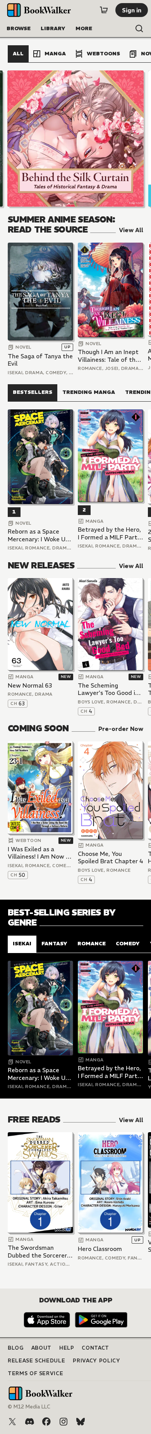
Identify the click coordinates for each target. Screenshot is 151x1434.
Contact (95, 1347)
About (41, 1347)
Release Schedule (36, 1360)
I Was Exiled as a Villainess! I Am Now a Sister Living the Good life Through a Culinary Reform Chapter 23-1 (40, 853)
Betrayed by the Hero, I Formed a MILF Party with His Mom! (109, 533)
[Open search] (139, 28)
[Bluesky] (80, 1421)
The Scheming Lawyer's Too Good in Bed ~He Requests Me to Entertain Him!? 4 (109, 689)
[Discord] (29, 1421)
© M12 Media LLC (29, 1406)
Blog (16, 1347)
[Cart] (103, 10)
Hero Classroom (100, 1249)
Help (66, 1347)
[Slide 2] (75, 138)
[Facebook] (46, 1421)
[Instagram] (63, 1421)
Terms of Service (35, 1373)
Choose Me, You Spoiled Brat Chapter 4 (110, 857)
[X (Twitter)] (12, 1421)
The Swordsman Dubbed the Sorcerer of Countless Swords (37, 1251)
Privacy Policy (96, 1360)
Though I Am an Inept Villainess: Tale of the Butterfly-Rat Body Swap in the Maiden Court (108, 355)
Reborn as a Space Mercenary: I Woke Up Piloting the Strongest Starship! (40, 535)
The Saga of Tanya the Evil (40, 360)
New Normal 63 (30, 685)
